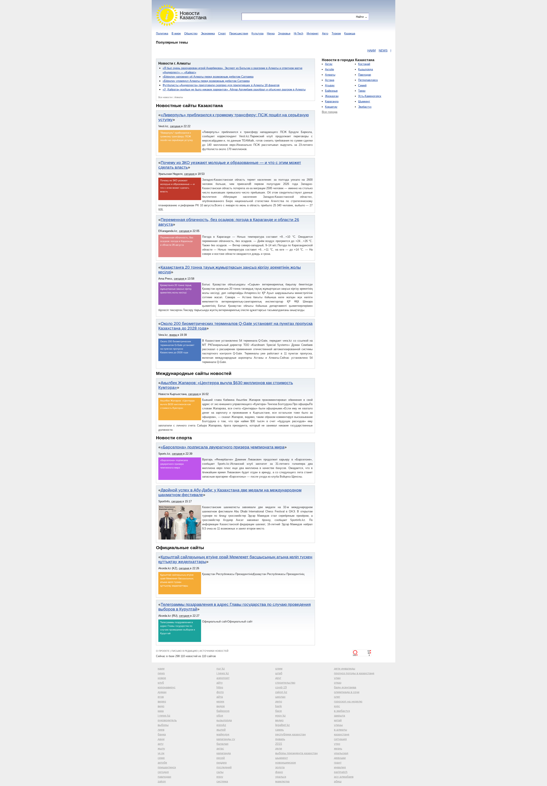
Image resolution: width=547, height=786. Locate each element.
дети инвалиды (344, 668)
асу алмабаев (343, 776)
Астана (329, 80)
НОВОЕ (378, 50)
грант (337, 762)
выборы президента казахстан (296, 753)
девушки (340, 757)
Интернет (313, 33)
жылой (221, 729)
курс (337, 706)
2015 (278, 743)
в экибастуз (342, 710)
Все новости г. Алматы (170, 97)
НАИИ (354, 50)
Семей (362, 85)
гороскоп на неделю (348, 701)
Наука (271, 33)
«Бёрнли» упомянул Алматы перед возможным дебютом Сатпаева (206, 81)
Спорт (222, 33)
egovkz (221, 725)
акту (160, 743)
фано (279, 772)
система (222, 781)
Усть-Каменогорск (369, 96)
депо (278, 701)
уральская (341, 753)
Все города (329, 112)
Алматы (330, 74)
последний (224, 767)
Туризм (336, 33)
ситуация (340, 739)
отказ (337, 682)
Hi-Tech (298, 33)
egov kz (280, 715)
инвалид (340, 767)
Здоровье (284, 33)
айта (219, 696)
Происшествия (238, 33)
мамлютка (282, 781)
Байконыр (331, 90)
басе (278, 710)
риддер (221, 762)
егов (161, 696)
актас (220, 748)
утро (337, 743)
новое (162, 678)
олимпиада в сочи (346, 692)
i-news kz (164, 715)
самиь (279, 729)
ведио (279, 720)
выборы (163, 725)
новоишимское (285, 762)
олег (337, 696)
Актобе (329, 69)
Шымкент (364, 101)
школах (280, 696)
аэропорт (222, 678)
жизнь (338, 748)
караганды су (225, 739)
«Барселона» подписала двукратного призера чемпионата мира (222, 447)
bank (278, 706)
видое (220, 706)
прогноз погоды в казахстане (354, 673)
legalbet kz (282, 725)
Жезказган (331, 96)
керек (220, 701)
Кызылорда (365, 69)
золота (280, 767)
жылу (161, 748)
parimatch (340, 772)
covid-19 (281, 687)
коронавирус (166, 687)
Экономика (208, 33)
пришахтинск (167, 767)
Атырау (330, 85)
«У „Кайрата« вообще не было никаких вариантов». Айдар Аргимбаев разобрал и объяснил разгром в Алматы (234, 89)
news (161, 673)
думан (162, 692)
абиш (337, 781)
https (219, 687)
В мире (176, 33)
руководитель (167, 720)
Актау (328, 64)
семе (161, 757)
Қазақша (349, 33)
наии (161, 668)
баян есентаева (345, 687)
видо (161, 706)
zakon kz (281, 692)
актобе (162, 762)
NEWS (365, 50)
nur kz (220, 668)
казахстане (341, 734)
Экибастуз (364, 106)
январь (280, 739)
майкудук (222, 734)
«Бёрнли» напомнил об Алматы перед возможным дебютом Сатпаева (208, 76)
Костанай (364, 64)
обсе (219, 715)
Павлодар (364, 74)
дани (161, 739)
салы (220, 772)
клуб (161, 682)
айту (219, 682)
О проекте (162, 651)
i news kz (222, 673)
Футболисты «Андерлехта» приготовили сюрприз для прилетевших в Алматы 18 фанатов (221, 85)
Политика (162, 33)
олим (278, 668)
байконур (222, 710)
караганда (223, 753)
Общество (190, 33)
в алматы (340, 729)
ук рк (161, 753)
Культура (257, 33)
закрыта (339, 715)
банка (162, 734)
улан (337, 678)
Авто (325, 33)
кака (161, 710)
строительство (285, 682)
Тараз (361, 90)
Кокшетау (331, 106)
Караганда (331, 101)
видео (162, 701)
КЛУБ (390, 50)
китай (338, 720)
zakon (162, 781)
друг (278, 678)
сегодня (163, 772)
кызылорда (224, 720)
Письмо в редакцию (184, 651)
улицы (338, 725)
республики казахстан (290, 734)
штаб (278, 673)
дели (278, 748)
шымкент (281, 757)
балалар (222, 743)
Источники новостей (214, 651)
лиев (161, 729)
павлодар (164, 776)
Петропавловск (368, 80)
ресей (220, 757)
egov (219, 776)
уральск (280, 776)
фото (220, 692)
